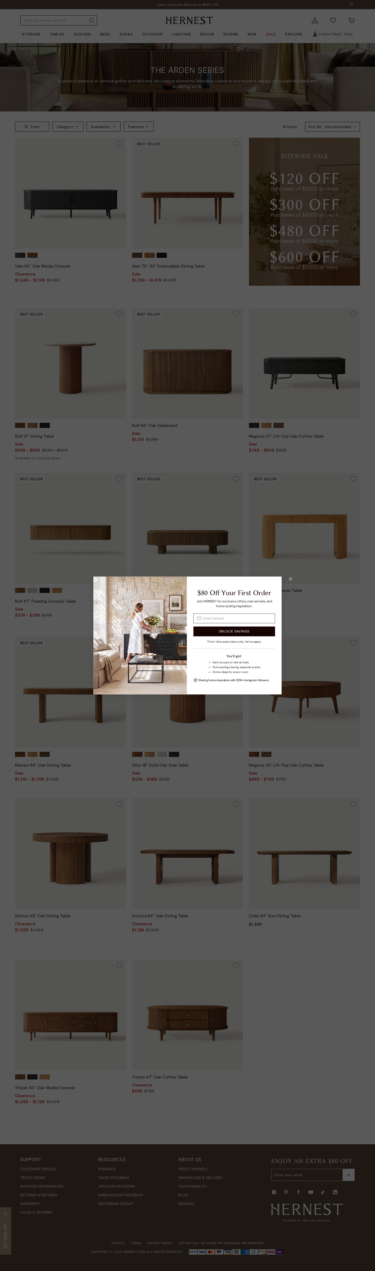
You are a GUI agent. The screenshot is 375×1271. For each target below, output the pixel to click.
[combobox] (234, 618)
